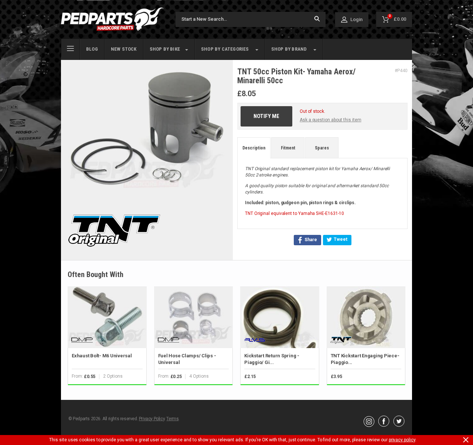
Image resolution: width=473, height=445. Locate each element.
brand (289, 49)
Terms (172, 418)
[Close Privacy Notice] (465, 439)
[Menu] (70, 48)
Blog (92, 49)
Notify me (266, 116)
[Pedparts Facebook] (383, 425)
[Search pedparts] (317, 19)
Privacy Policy (151, 418)
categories (225, 49)
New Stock (124, 49)
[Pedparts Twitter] (399, 425)
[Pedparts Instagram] (369, 425)
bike (165, 49)
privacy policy (402, 439)
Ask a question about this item (330, 119)
